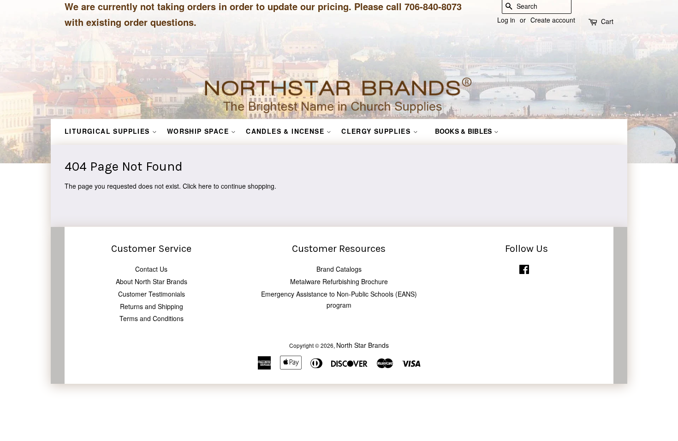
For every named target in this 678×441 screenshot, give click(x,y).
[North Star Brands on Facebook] (524, 271)
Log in (506, 19)
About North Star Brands (151, 281)
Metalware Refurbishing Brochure (339, 281)
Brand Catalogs (339, 269)
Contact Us (151, 269)
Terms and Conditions (151, 318)
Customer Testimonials (151, 293)
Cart (607, 21)
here (205, 186)
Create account (552, 19)
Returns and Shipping (151, 306)
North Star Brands (362, 345)
